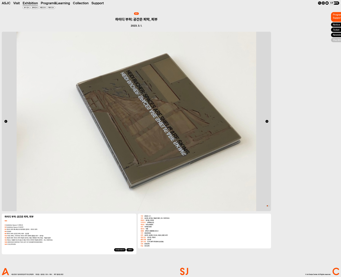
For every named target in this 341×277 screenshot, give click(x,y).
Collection (81, 3)
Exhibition (30, 3)
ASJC (6, 3)
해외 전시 (51, 8)
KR (331, 3)
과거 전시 (26, 8)
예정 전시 (43, 8)
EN (336, 3)
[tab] (267, 205)
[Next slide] (267, 121)
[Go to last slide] (5, 121)
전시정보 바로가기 (120, 250)
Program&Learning (55, 3)
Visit (16, 3)
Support (97, 3)
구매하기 (130, 250)
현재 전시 (35, 8)
